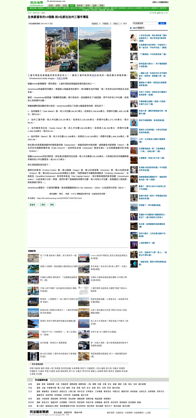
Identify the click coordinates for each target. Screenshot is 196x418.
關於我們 (110, 413)
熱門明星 (63, 399)
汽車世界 (72, 402)
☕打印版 (152, 13)
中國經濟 (91, 368)
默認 (125, 24)
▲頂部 (148, 413)
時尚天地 (89, 402)
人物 (89, 384)
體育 (120, 384)
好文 (89, 388)
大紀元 (60, 78)
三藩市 (43, 205)
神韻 (47, 368)
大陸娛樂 (45, 399)
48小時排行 (139, 28)
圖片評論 (116, 388)
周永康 (125, 371)
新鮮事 (80, 5)
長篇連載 (102, 10)
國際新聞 (73, 384)
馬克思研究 (81, 406)
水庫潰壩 (76, 368)
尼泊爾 (39, 374)
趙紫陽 (118, 371)
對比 (99, 388)
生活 (72, 5)
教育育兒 (98, 8)
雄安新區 (64, 371)
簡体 (155, 2)
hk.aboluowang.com (56, 1)
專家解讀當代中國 (67, 406)
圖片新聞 (110, 10)
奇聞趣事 (98, 402)
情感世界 (54, 402)
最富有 (32, 205)
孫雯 (58, 371)
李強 (47, 371)
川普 (52, 368)
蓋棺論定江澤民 (52, 406)
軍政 (43, 384)
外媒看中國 (51, 388)
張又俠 (109, 368)
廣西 (43, 368)
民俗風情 (132, 402)
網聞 (94, 384)
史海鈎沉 (49, 8)
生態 (125, 384)
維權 (115, 384)
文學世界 (94, 10)
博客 (101, 5)
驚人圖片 (40, 406)
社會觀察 (63, 402)
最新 (38, 384)
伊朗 (31, 368)
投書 (94, 388)
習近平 (83, 368)
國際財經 (82, 384)
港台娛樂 (72, 399)
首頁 (51, 5)
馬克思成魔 (66, 368)
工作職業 (90, 8)
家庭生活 (57, 8)
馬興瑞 (57, 368)
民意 (109, 388)
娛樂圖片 (107, 399)
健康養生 (41, 8)
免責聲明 (129, 413)
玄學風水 (81, 8)
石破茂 (52, 371)
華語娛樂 (54, 399)
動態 (68, 388)
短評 (83, 388)
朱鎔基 (37, 368)
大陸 (57, 384)
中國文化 (106, 8)
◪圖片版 (160, 13)
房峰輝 (100, 371)
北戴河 (79, 371)
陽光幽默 (99, 406)
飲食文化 (45, 402)
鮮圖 (139, 402)
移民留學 (81, 402)
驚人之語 (61, 388)
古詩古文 (130, 8)
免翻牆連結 (163, 2)
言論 (43, 388)
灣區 (52, 205)
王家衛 (32, 374)
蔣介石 (72, 371)
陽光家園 (117, 406)
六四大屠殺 (100, 368)
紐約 (94, 75)
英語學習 (163, 8)
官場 (104, 384)
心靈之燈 (65, 8)
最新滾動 (33, 8)
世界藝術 (85, 10)
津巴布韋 (86, 371)
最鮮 (38, 402)
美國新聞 (50, 384)
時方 (61, 194)
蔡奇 (106, 371)
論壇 (95, 5)
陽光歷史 (90, 406)
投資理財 (138, 8)
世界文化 (146, 8)
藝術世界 (114, 8)
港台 (130, 384)
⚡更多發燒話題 (36, 364)
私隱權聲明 (139, 413)
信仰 (135, 384)
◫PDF (166, 13)
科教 (99, 384)
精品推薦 (98, 399)
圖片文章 (84, 395)
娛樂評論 (89, 399)
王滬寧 (41, 371)
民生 (109, 384)
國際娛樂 (81, 399)
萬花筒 (106, 402)
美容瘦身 (122, 8)
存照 (104, 388)
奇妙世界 (114, 402)
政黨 (78, 388)
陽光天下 (108, 406)
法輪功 (115, 368)
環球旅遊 (123, 402)
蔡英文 (111, 371)
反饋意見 (120, 413)
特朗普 (122, 368)
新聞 (58, 5)
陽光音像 (126, 406)
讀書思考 (154, 8)
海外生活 (73, 8)
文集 (73, 388)
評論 (65, 5)
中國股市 (33, 371)
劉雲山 (94, 371)
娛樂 (87, 5)
